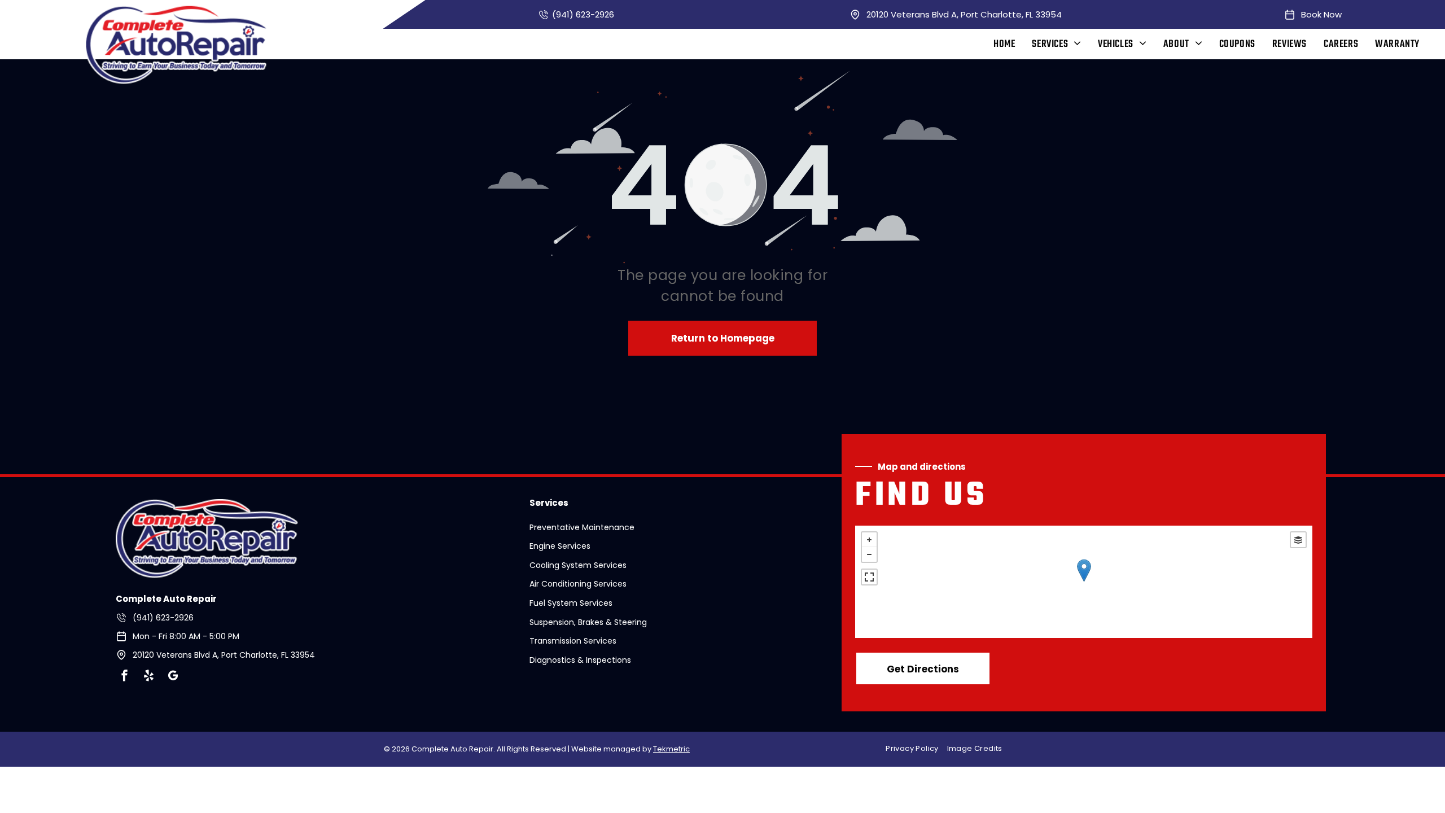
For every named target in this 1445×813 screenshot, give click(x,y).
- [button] (869, 554)
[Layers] (1298, 539)
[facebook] (125, 677)
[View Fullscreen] (869, 577)
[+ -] (1083, 582)
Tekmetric (671, 749)
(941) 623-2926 (583, 14)
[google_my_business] (173, 677)
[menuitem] (1004, 44)
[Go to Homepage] (207, 506)
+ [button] (869, 539)
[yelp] (149, 677)
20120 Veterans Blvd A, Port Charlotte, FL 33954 (964, 14)
